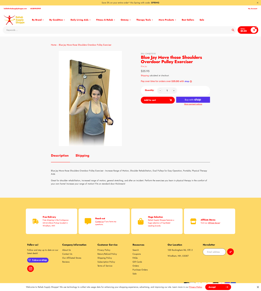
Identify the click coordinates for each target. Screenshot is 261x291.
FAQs (135, 257)
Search (136, 250)
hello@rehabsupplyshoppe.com (15, 8)
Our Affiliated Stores (71, 257)
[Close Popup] (258, 287)
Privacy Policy (103, 250)
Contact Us (67, 253)
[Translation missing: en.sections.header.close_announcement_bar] (257, 2)
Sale (134, 273)
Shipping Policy (104, 257)
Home (53, 44)
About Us (66, 250)
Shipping (145, 75)
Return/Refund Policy (107, 253)
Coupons (137, 253)
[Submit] (230, 251)
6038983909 (35, 8)
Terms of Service (104, 265)
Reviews (65, 261)
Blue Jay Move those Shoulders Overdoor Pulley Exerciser (85, 44)
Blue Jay (144, 66)
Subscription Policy (106, 261)
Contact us (99, 221)
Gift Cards (137, 261)
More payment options (193, 104)
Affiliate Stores (214, 222)
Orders (136, 265)
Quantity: (149, 90)
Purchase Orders (140, 269)
